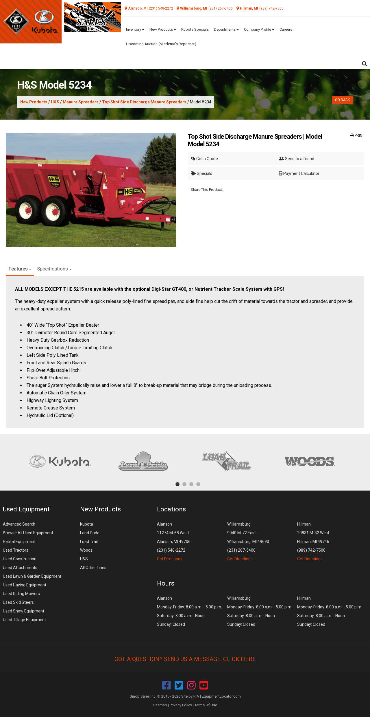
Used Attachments (20, 567)
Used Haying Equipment (24, 585)
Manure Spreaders (81, 102)
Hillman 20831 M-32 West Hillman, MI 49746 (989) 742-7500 (313, 541)
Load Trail (89, 541)
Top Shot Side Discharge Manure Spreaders (144, 102)
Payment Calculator (300, 173)
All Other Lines (93, 567)
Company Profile (258, 29)
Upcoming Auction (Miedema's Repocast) (161, 44)
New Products (161, 29)
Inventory (134, 29)
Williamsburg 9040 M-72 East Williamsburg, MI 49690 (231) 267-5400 (248, 541)
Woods (86, 550)
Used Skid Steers (18, 602)
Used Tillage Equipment (24, 619)
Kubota (86, 524)
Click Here (239, 659)
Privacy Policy (181, 705)
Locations (171, 509)
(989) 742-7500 (271, 8)
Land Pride (89, 533)
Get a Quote (206, 158)
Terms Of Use (206, 705)
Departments (225, 29)
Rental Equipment (19, 541)
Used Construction (19, 559)
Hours (165, 583)
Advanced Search (19, 524)
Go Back (342, 100)
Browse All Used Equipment (28, 533)
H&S (55, 102)
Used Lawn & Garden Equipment (32, 576)
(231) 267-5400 (220, 8)
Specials (204, 173)
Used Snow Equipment (23, 611)
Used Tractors (15, 550)
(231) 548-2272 (161, 8)
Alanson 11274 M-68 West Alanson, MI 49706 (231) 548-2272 (173, 541)
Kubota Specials (195, 29)
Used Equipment (26, 509)
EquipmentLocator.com (221, 696)
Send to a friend (299, 158)
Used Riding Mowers (21, 593)
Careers (286, 29)
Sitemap (160, 705)
